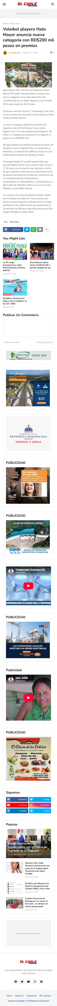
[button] (4, 4)
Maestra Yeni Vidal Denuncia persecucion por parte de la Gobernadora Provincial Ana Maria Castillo (37, 868)
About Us (19, 995)
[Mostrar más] (47, 229)
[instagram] (34, 981)
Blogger (21, 1000)
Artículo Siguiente (44, 342)
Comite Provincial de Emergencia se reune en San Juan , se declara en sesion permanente (36, 902)
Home (9, 995)
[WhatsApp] (33, 229)
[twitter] (22, 981)
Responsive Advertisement (28, 13)
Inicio (5, 24)
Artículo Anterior (12, 342)
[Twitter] (27, 229)
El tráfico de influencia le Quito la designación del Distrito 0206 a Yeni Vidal (37, 886)
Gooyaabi (44, 1000)
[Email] (40, 229)
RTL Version (45, 995)
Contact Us (32, 995)
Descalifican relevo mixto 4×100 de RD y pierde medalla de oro (40, 265)
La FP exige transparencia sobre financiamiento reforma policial (14, 266)
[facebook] (15, 981)
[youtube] (28, 981)
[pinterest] (41, 981)
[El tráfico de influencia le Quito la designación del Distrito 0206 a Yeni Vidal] (14, 888)
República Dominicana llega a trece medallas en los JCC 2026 (15, 301)
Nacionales (15, 24)
